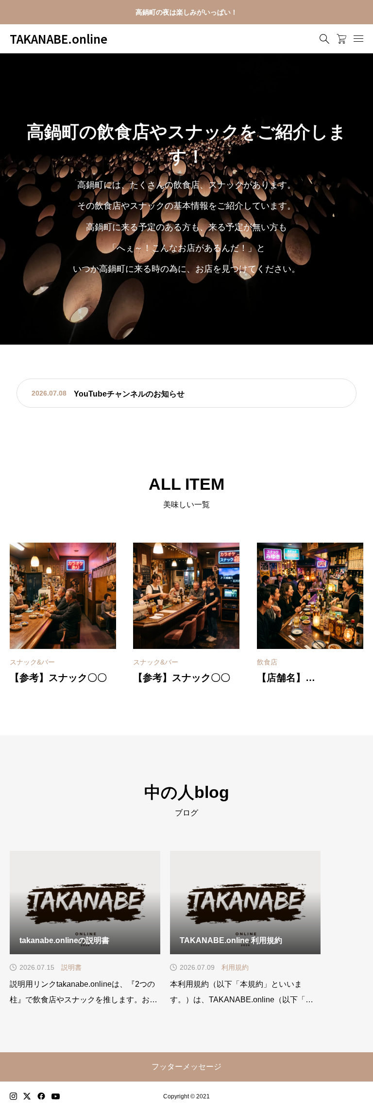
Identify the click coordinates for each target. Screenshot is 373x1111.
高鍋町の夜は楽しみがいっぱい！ (186, 12)
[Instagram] (13, 1096)
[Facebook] (41, 1096)
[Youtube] (55, 1096)
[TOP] (342, 1080)
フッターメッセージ (186, 1066)
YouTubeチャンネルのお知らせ (129, 394)
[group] (186, 199)
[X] (27, 1096)
